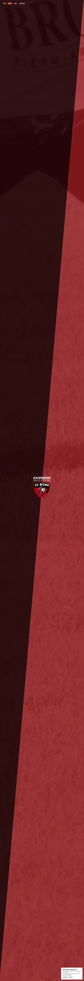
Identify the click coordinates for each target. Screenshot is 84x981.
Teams (15, 3)
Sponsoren (22, 3)
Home (4, 3)
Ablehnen (70, 977)
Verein (9, 3)
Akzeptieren (65, 977)
